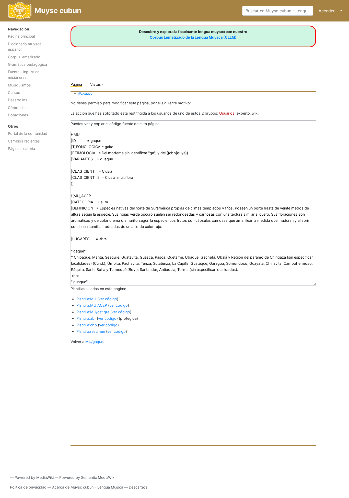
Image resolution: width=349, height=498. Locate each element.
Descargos (138, 487)
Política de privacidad (28, 487)
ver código (108, 299)
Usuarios (227, 113)
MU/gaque (84, 93)
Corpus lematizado (24, 57)
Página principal (21, 36)
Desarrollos (17, 100)
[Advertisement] (29, 235)
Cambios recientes (24, 141)
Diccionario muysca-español (25, 47)
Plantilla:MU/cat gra (92, 312)
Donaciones (18, 115)
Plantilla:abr (86, 318)
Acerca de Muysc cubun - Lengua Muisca (87, 487)
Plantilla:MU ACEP (91, 305)
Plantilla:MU (86, 299)
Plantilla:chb (86, 325)
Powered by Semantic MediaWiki (87, 477)
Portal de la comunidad (27, 133)
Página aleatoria (21, 148)
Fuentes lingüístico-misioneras (24, 75)
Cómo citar (17, 107)
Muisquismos (19, 85)
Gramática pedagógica (27, 64)
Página (76, 84)
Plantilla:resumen (90, 331)
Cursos (14, 92)
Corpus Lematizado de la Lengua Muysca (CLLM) (193, 37)
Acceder (327, 10)
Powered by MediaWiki (34, 477)
